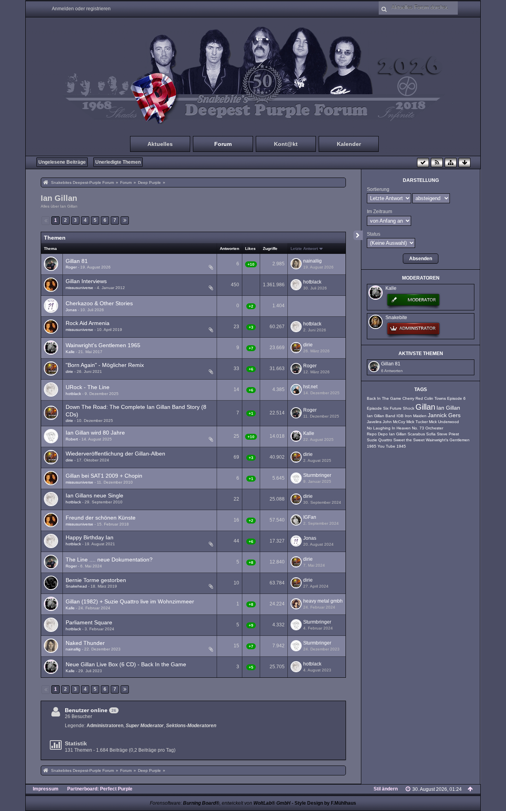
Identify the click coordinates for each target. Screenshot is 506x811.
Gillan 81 (77, 261)
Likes (250, 248)
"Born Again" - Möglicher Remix (105, 365)
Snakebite (396, 317)
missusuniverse (79, 287)
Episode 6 (456, 398)
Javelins (374, 422)
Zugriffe (270, 248)
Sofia (431, 434)
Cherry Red (412, 398)
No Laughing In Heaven (389, 428)
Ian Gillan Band (381, 416)
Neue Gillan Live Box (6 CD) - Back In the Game (126, 664)
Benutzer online (86, 710)
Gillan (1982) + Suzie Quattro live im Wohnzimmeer (130, 601)
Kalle (70, 352)
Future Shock (402, 408)
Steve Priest (448, 434)
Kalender (349, 144)
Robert (72, 439)
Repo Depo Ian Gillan (386, 434)
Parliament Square (89, 622)
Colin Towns (435, 398)
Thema (50, 248)
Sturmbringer (317, 475)
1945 (401, 446)
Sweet (399, 440)
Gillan (425, 407)
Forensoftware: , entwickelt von (220, 803)
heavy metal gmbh (323, 601)
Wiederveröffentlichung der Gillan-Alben (115, 453)
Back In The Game (384, 398)
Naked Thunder (85, 643)
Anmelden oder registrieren (81, 8)
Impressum (46, 789)
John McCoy (394, 422)
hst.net (310, 386)
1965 (371, 446)
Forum (223, 144)
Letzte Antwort (304, 248)
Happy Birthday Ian (89, 537)
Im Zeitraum (379, 211)
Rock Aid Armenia (88, 323)
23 (201, 289)
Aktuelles (160, 144)
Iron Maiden (416, 416)
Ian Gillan (59, 198)
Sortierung (378, 189)
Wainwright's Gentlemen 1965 (103, 345)
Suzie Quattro (379, 440)
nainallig (312, 261)
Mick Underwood (444, 422)
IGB (400, 416)
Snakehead (76, 586)
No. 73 (418, 428)
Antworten (229, 248)
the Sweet (415, 440)
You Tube (386, 446)
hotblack (312, 282)
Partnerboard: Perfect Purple (99, 789)
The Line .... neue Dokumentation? (109, 559)
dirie (308, 345)
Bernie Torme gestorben (96, 580)
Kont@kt (286, 144)
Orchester (434, 428)
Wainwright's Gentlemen (448, 440)
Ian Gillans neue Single (94, 495)
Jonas (71, 310)
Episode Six (378, 408)
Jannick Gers (444, 415)
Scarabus (416, 434)
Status (373, 234)
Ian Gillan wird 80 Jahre (95, 432)
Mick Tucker (417, 422)
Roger (71, 267)
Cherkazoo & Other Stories (99, 303)
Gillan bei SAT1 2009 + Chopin (104, 476)
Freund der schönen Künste (101, 517)
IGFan (309, 517)
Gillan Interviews (86, 281)
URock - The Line (88, 387)
